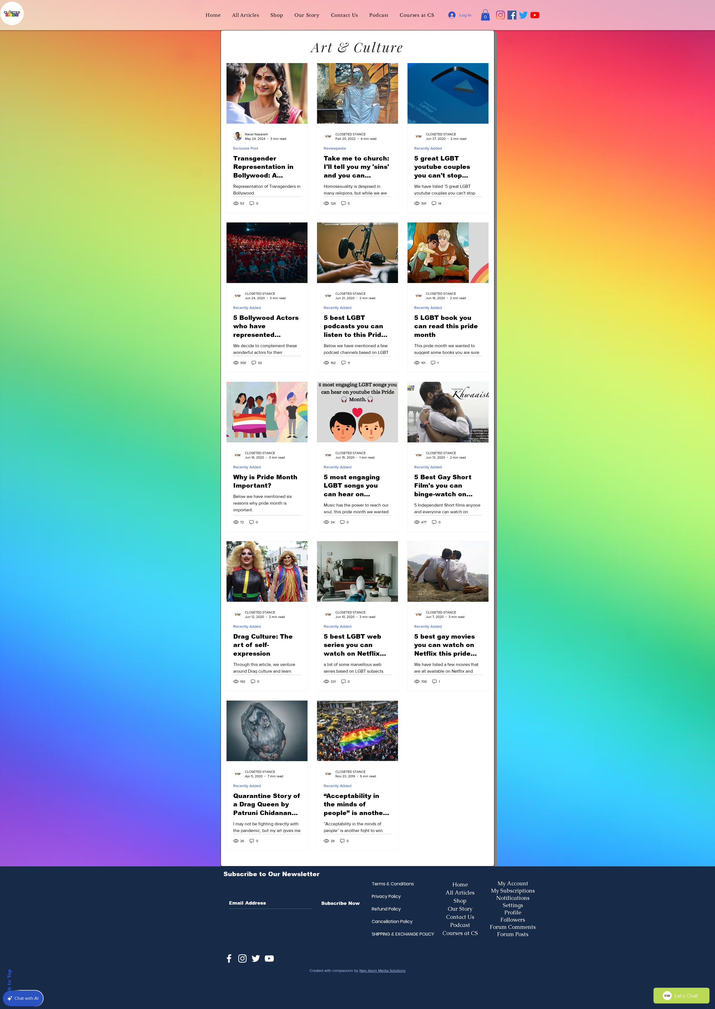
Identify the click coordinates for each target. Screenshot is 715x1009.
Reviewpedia (335, 148)
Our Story (460, 908)
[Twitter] (523, 15)
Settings (513, 905)
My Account (513, 883)
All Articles (460, 892)
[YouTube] (534, 15)
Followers (512, 919)
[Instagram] (500, 15)
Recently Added (428, 148)
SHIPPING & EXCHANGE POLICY (385, 934)
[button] (485, 15)
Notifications (513, 898)
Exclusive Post (245, 148)
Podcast (460, 925)
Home (460, 884)
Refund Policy (385, 909)
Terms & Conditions (385, 884)
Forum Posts (512, 934)
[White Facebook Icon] (229, 958)
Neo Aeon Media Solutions (382, 970)
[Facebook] (511, 15)
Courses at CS (460, 933)
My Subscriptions (513, 890)
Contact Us (460, 917)
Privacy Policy (385, 896)
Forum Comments (513, 927)
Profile (512, 912)
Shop (460, 900)
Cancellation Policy (385, 921)
